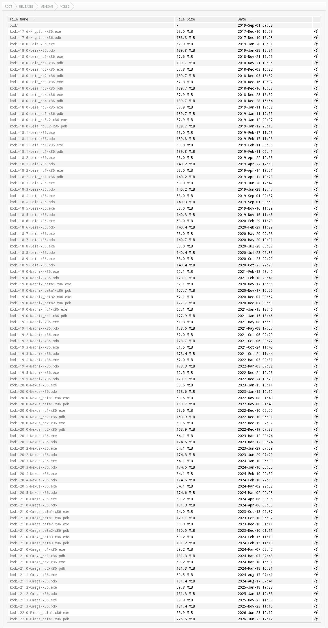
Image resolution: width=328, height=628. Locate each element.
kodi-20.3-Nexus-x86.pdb (33, 467)
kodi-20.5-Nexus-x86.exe (33, 486)
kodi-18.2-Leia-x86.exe (32, 157)
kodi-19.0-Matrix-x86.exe (34, 271)
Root (8, 6)
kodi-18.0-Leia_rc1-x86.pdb (36, 63)
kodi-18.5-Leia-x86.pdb (32, 214)
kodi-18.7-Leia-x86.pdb (32, 239)
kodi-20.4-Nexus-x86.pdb (33, 480)
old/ (14, 25)
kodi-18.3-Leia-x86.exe (32, 183)
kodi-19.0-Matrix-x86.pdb (34, 278)
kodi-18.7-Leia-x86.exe (32, 233)
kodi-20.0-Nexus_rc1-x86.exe (37, 410)
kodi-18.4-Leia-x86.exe (32, 195)
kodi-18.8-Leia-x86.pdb (32, 252)
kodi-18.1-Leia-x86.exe (32, 132)
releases (26, 6)
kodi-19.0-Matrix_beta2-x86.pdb (40, 303)
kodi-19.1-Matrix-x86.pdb (34, 328)
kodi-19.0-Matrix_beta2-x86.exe (40, 297)
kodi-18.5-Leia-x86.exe (32, 208)
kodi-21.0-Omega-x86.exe (33, 499)
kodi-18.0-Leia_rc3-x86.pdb (36, 88)
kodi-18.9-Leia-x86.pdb (32, 265)
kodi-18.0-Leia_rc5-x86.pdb (36, 113)
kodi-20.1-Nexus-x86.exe (33, 436)
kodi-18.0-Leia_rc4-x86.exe (36, 94)
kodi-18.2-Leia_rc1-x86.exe (36, 170)
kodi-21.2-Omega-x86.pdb (33, 593)
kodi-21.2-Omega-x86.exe (33, 587)
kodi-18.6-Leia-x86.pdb (32, 227)
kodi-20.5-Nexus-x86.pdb (33, 492)
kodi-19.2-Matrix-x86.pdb (34, 341)
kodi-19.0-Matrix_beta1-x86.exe (40, 284)
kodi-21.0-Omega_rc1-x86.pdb (37, 556)
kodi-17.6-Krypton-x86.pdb (35, 37)
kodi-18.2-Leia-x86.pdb (32, 164)
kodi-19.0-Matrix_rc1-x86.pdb (38, 315)
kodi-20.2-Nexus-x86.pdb (33, 454)
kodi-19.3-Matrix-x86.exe (34, 347)
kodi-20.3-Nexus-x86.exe (33, 461)
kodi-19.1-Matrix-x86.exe (34, 322)
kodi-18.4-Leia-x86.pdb (32, 202)
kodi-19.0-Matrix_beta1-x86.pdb (40, 290)
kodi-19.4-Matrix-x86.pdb (34, 366)
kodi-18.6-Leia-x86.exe (32, 221)
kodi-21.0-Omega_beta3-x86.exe (39, 537)
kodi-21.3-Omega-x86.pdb (33, 606)
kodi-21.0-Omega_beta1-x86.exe (39, 511)
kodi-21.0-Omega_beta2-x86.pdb (39, 530)
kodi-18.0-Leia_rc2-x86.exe (36, 69)
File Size (186, 19)
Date (242, 19)
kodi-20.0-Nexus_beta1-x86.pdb (39, 404)
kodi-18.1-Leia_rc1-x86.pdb (36, 151)
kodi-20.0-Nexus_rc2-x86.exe (37, 423)
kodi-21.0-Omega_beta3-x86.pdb (39, 543)
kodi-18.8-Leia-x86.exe (32, 246)
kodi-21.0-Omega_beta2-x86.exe (39, 524)
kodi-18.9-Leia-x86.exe (32, 258)
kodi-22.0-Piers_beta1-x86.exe (39, 612)
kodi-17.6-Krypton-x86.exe (35, 31)
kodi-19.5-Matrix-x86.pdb (34, 379)
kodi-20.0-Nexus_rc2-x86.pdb (37, 429)
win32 (64, 6)
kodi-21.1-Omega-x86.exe (33, 574)
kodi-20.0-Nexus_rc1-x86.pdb (37, 417)
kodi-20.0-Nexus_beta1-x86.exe (39, 398)
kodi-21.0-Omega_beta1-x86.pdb (39, 518)
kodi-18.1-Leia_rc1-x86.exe (36, 145)
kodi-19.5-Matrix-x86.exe (34, 372)
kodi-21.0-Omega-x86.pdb (33, 505)
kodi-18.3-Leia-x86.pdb (32, 189)
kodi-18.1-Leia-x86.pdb (32, 138)
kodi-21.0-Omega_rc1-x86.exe (37, 549)
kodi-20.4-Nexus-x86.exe (33, 473)
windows (47, 6)
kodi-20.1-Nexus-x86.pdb (33, 442)
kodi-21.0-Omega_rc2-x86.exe (37, 562)
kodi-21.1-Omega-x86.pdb (33, 581)
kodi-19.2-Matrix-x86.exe (34, 334)
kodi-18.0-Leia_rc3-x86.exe (36, 82)
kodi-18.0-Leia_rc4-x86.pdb (36, 101)
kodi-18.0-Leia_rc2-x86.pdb (36, 75)
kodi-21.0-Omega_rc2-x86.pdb (37, 568)
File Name (19, 19)
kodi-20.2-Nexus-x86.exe (33, 448)
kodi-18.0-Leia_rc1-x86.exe (36, 56)
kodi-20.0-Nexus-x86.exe (33, 385)
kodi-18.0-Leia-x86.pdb (32, 50)
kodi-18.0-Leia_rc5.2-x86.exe (38, 119)
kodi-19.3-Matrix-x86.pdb (34, 353)
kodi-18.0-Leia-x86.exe (32, 44)
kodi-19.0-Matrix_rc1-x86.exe (38, 309)
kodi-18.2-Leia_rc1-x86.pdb (36, 177)
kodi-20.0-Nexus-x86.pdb (33, 391)
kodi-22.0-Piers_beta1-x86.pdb (39, 619)
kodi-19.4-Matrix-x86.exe (34, 360)
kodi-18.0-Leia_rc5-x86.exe (36, 107)
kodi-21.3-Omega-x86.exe (33, 600)
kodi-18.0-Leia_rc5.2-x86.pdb (38, 126)
